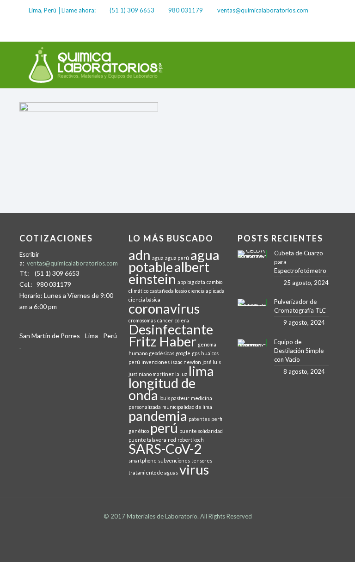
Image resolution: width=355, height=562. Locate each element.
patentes (199, 419)
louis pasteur (174, 398)
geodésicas (161, 353)
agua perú (177, 258)
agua (158, 258)
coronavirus (164, 308)
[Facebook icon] (296, 30)
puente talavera (147, 440)
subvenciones (174, 460)
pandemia (158, 416)
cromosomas (142, 320)
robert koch (191, 440)
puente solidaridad (201, 431)
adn (140, 255)
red (172, 440)
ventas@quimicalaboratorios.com (262, 10)
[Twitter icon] (309, 30)
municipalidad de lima (187, 407)
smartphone (143, 460)
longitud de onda (162, 389)
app (182, 282)
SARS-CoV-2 (165, 448)
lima (201, 371)
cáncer (165, 320)
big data (196, 282)
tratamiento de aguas (153, 472)
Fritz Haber (162, 341)
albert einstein (169, 273)
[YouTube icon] (321, 30)
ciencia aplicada (206, 291)
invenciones (155, 362)
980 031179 (185, 10)
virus (194, 469)
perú (164, 428)
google (183, 353)
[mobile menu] (321, 65)
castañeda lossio (168, 291)
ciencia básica (144, 299)
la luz (181, 374)
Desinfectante (171, 329)
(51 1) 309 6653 (132, 10)
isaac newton (186, 362)
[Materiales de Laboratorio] (96, 65)
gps (196, 353)
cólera (182, 320)
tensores (201, 460)
